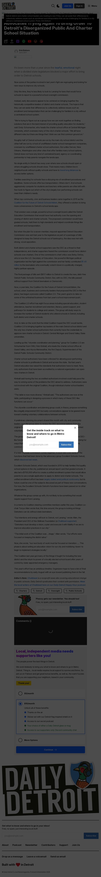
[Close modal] (75, 427)
